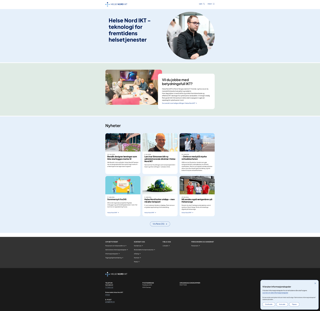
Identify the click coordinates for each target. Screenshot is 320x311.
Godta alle (268, 304)
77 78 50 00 (109, 287)
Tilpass (294, 304)
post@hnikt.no (110, 302)
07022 (107, 295)
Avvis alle (282, 304)
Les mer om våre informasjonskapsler (275, 293)
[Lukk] (315, 283)
